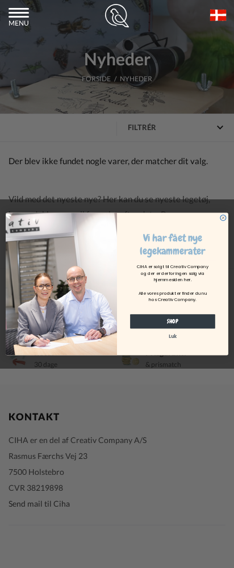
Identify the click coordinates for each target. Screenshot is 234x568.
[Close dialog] (223, 217)
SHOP (172, 321)
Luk (173, 336)
